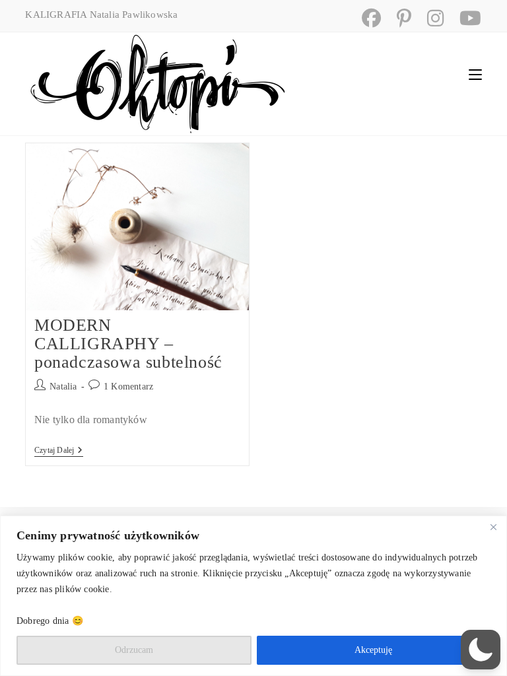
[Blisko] (493, 527)
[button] (480, 649)
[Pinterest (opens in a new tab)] (399, 18)
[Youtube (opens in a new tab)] (463, 18)
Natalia (63, 386)
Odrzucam (134, 650)
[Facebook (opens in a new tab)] (366, 18)
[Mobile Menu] (475, 74)
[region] (253, 596)
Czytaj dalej (58, 451)
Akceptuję (373, 650)
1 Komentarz (128, 386)
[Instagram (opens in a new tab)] (430, 18)
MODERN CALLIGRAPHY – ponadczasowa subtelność (128, 344)
